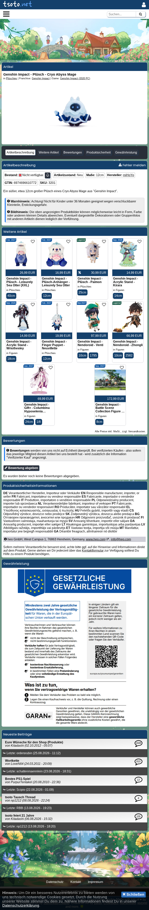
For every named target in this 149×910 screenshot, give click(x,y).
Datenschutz (54, 882)
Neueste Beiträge (17, 734)
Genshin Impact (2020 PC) (75, 78)
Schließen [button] (135, 894)
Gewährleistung (126, 152)
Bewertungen (72, 152)
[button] (6, 14)
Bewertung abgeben (22, 468)
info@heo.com (121, 539)
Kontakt (75, 882)
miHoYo (128, 175)
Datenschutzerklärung (20, 905)
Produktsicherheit (99, 152)
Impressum (95, 882)
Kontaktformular (93, 550)
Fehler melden (134, 165)
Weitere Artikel (49, 152)
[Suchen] (140, 14)
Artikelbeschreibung (20, 152)
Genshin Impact (41, 78)
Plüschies (11, 78)
